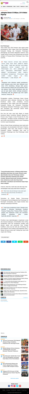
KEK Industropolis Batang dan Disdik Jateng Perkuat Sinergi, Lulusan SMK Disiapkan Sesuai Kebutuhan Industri (10, 366)
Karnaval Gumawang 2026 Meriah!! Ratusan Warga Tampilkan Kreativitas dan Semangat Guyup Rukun (11, 343)
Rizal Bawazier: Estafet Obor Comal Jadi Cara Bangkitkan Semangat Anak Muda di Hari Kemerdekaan (11, 357)
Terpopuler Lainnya (14, 378)
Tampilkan (25, 297)
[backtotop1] (28, 393)
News (14, 6)
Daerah (4, 6)
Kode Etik (19, 390)
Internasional (10, 6)
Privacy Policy (24, 390)
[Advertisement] (14, 154)
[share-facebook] (8, 242)
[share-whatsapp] (20, 242)
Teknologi (22, 6)
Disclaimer (8, 390)
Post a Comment (4, 301)
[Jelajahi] (27, 2)
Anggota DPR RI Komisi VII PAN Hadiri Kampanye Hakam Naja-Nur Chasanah (11, 373)
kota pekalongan (5, 10)
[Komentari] (25, 242)
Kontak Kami (13, 390)
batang (27, 6)
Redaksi (3, 390)
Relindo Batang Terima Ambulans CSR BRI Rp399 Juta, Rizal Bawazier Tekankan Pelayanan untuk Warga (11, 350)
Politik (18, 6)
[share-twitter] (14, 242)
